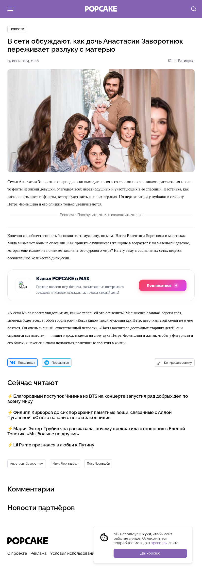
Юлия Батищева (181, 61)
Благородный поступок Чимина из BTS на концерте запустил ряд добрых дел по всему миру (97, 399)
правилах (159, 543)
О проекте (17, 553)
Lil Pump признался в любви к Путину (53, 444)
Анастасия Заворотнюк (26, 463)
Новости (17, 29)
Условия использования (73, 553)
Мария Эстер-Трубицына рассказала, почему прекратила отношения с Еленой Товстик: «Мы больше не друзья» (96, 431)
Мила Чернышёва (65, 463)
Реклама (39, 553)
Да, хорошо (150, 553)
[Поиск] (194, 9)
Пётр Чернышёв (98, 463)
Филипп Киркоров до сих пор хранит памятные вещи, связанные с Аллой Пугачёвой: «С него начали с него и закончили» (89, 415)
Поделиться (26, 362)
